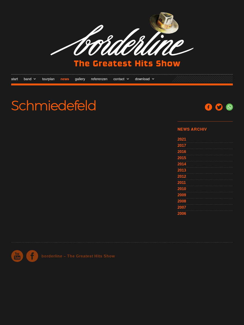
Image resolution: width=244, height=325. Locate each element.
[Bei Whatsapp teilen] (229, 107)
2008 (182, 201)
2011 (182, 183)
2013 (182, 170)
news (65, 78)
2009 (182, 195)
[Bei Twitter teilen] (219, 107)
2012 (182, 176)
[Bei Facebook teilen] (208, 107)
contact (118, 78)
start (14, 78)
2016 (182, 152)
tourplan (48, 78)
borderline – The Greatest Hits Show (78, 256)
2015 (182, 158)
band (27, 78)
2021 (182, 139)
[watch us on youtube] (17, 256)
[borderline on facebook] (32, 256)
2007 (182, 207)
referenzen (99, 78)
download (142, 78)
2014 (182, 164)
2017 (182, 145)
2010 (182, 189)
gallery (80, 78)
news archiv (192, 129)
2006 (182, 214)
